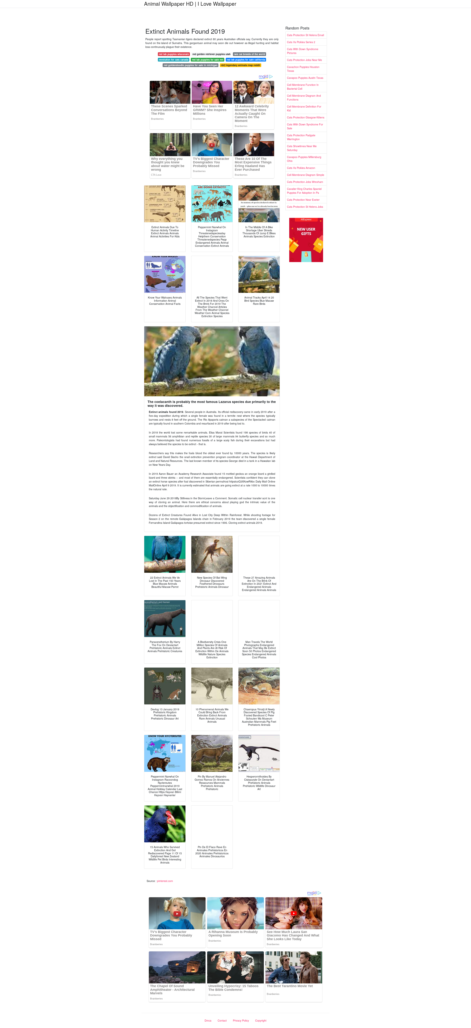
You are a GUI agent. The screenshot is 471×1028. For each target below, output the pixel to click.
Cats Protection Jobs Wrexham (305, 182)
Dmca (208, 1020)
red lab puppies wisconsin (174, 54)
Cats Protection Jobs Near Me (304, 60)
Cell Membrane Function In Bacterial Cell (303, 86)
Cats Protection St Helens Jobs (305, 206)
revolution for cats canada (173, 59)
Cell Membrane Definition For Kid (304, 108)
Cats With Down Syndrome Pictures (302, 51)
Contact (222, 1020)
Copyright (260, 1020)
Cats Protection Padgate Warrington (301, 137)
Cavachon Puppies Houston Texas (303, 69)
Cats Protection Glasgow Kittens (305, 117)
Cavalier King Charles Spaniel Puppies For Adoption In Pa (304, 190)
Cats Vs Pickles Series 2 (301, 42)
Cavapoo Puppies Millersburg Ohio (304, 159)
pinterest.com (165, 881)
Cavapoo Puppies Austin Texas (305, 78)
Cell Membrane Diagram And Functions (304, 97)
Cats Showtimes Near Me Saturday (302, 148)
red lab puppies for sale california (246, 59)
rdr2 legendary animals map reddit (240, 65)
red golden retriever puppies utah (211, 54)
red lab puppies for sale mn (207, 59)
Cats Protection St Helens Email (305, 35)
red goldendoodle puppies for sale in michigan (190, 65)
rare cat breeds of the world (249, 54)
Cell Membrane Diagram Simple (305, 175)
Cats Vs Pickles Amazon (301, 168)
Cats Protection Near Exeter (303, 199)
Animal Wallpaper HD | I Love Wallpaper (190, 3)
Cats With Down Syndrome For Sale (305, 126)
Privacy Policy (241, 1020)
